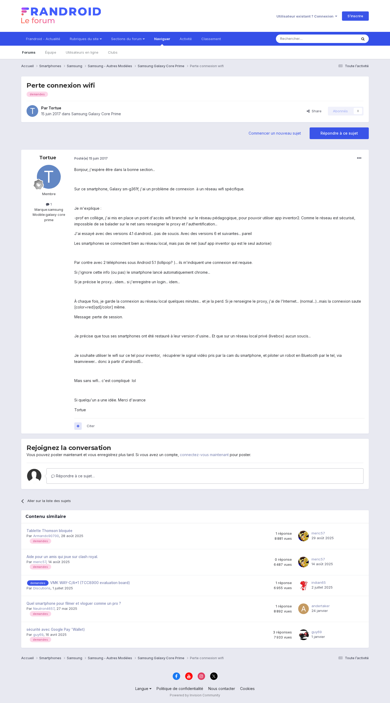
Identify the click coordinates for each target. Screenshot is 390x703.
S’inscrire (355, 16)
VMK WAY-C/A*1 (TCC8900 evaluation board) (90, 583)
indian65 (318, 582)
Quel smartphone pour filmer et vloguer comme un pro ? (74, 603)
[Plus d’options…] (359, 158)
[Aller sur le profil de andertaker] (303, 608)
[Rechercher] (363, 39)
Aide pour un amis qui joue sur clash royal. (62, 557)
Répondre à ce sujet (339, 133)
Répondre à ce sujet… (75, 476)
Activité (186, 39)
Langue (142, 688)
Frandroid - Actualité (43, 39)
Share (316, 111)
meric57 (318, 533)
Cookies (247, 688)
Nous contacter (221, 688)
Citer (91, 426)
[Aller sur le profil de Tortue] (32, 111)
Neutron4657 (43, 608)
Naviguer (162, 39)
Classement (211, 39)
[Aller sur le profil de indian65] (303, 585)
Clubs (113, 52)
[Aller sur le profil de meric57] (303, 536)
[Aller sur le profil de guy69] (303, 634)
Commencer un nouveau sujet (275, 133)
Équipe (50, 52)
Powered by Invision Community (195, 695)
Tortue (55, 108)
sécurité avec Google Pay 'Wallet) (56, 629)
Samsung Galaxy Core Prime (96, 114)
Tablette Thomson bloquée (49, 531)
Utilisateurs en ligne (82, 52)
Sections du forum (127, 39)
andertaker (320, 606)
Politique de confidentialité (180, 688)
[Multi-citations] (78, 426)
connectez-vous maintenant (204, 454)
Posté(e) (91, 158)
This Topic (341, 39)
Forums (29, 52)
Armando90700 (46, 536)
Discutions (41, 588)
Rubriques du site (85, 39)
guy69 (38, 634)
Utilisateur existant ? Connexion (305, 16)
